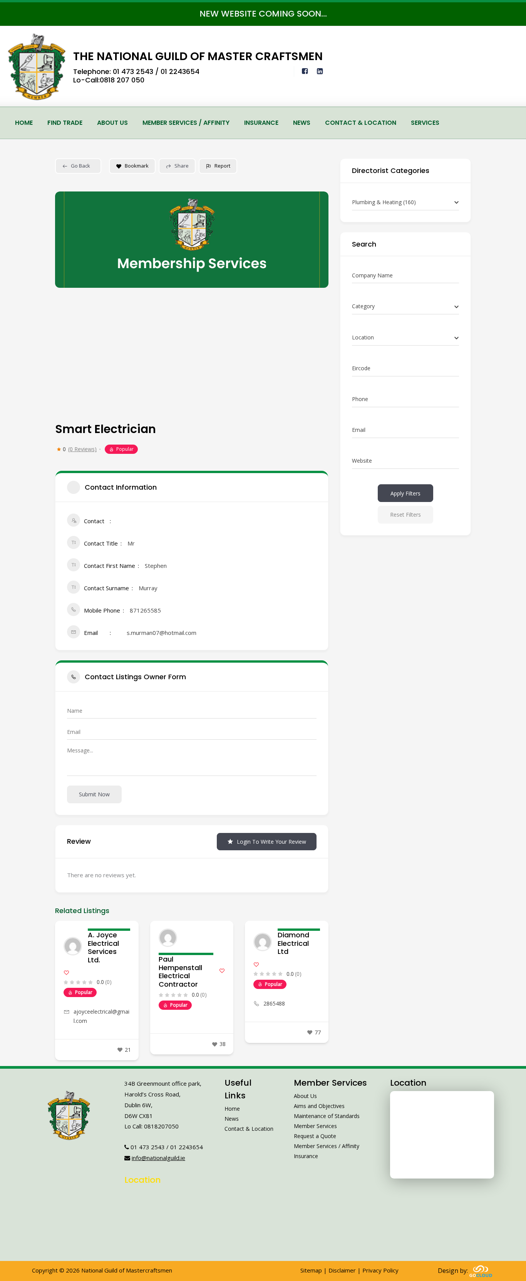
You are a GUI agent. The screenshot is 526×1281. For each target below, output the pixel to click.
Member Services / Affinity (185, 122)
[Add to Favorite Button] (66, 972)
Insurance (261, 122)
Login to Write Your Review (271, 841)
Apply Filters (405, 493)
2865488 (274, 1003)
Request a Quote (315, 1136)
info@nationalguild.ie (158, 1158)
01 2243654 (180, 71)
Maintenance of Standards (327, 1116)
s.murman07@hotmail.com (161, 632)
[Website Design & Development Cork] (480, 1270)
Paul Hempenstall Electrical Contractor (180, 971)
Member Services (315, 1126)
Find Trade (64, 122)
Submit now (94, 794)
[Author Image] (73, 946)
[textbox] (363, 306)
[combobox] (405, 202)
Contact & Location (360, 122)
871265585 (145, 610)
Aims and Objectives (319, 1106)
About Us (112, 122)
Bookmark (137, 165)
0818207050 (161, 1126)
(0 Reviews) (82, 449)
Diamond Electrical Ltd (293, 943)
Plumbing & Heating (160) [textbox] (384, 202)
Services (425, 122)
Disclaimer (342, 1270)
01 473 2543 (133, 71)
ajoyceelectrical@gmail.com (101, 1016)
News (301, 122)
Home (24, 122)
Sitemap (311, 1270)
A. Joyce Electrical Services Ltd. (103, 947)
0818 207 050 (122, 80)
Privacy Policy (380, 1270)
